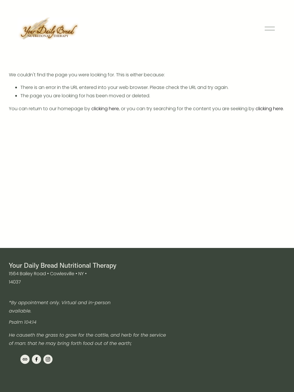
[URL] (25, 359)
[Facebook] (36, 359)
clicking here (105, 108)
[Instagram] (48, 359)
